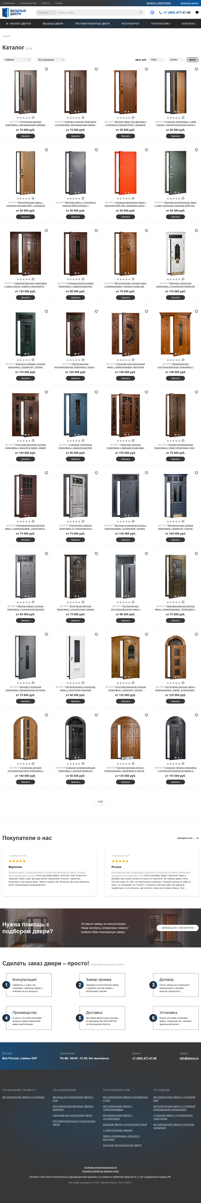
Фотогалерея (130, 23)
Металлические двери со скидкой (23, 1097)
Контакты (188, 23)
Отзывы (59, 3)
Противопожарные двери (92, 23)
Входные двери (53, 23)
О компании (8, 3)
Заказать (25, 136)
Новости (45, 3)
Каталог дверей (20, 23)
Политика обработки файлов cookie (100, 1171)
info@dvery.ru (189, 1058)
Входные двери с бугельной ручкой (125, 1124)
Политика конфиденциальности (100, 1167)
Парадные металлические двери (72, 1115)
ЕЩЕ (100, 801)
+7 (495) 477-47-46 (144, 1058)
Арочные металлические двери (122, 1145)
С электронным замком (117, 1130)
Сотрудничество (28, 3)
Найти (192, 59)
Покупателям (160, 23)
